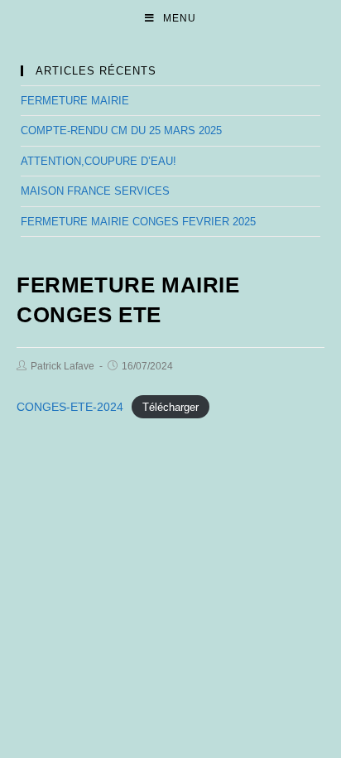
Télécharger (170, 407)
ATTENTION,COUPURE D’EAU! (98, 161)
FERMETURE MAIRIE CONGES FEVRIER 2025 (138, 221)
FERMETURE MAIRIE (75, 100)
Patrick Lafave (62, 366)
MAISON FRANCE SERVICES (95, 191)
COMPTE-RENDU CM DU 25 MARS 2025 (121, 130)
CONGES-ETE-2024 (70, 406)
